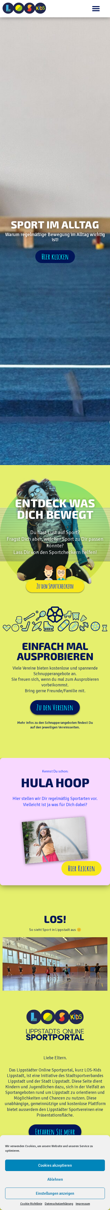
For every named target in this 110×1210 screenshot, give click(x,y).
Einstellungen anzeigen (55, 1193)
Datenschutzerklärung (59, 1204)
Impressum (83, 1204)
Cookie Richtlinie (31, 1204)
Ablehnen (55, 1179)
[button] (96, 9)
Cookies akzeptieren (55, 1165)
